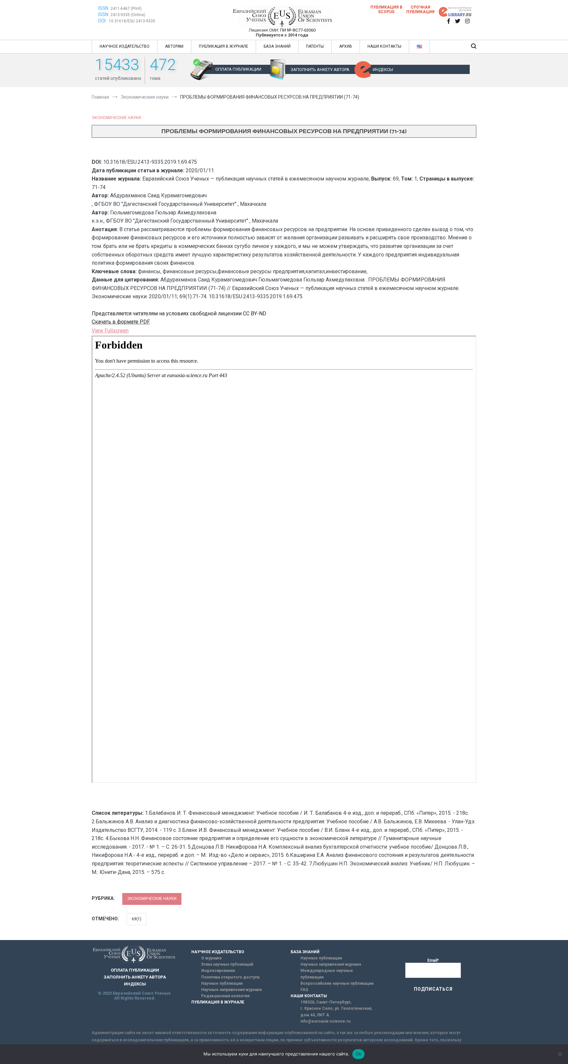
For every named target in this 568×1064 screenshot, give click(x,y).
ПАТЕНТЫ (315, 46)
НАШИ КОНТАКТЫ (384, 46)
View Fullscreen (110, 330)
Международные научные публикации (326, 973)
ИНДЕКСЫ (383, 69)
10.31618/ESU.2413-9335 (132, 21)
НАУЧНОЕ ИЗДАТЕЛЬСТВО (125, 46)
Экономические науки (116, 117)
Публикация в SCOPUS (386, 9)
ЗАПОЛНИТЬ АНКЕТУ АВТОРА (320, 69)
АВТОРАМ (174, 46)
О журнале (211, 958)
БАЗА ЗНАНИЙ (277, 46)
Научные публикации (222, 983)
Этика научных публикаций (227, 964)
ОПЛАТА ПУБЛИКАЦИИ (238, 69)
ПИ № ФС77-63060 (298, 30)
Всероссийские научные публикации (336, 983)
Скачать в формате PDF (121, 322)
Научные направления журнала (231, 989)
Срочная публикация (420, 9)
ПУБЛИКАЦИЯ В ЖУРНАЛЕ (223, 46)
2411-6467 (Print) (126, 8)
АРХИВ (345, 46)
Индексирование (218, 970)
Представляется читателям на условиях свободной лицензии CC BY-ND (179, 313)
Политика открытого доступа (230, 977)
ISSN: (103, 8)
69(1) (136, 919)
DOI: (102, 20)
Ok (359, 1053)
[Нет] (559, 1054)
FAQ (304, 989)
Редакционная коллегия (225, 996)
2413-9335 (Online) (127, 14)
